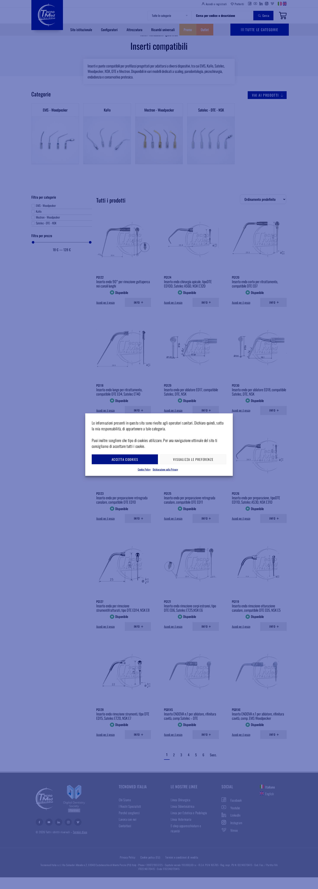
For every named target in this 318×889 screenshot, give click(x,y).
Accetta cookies (125, 459)
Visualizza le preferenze (193, 459)
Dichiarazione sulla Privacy (165, 469)
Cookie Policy (144, 469)
